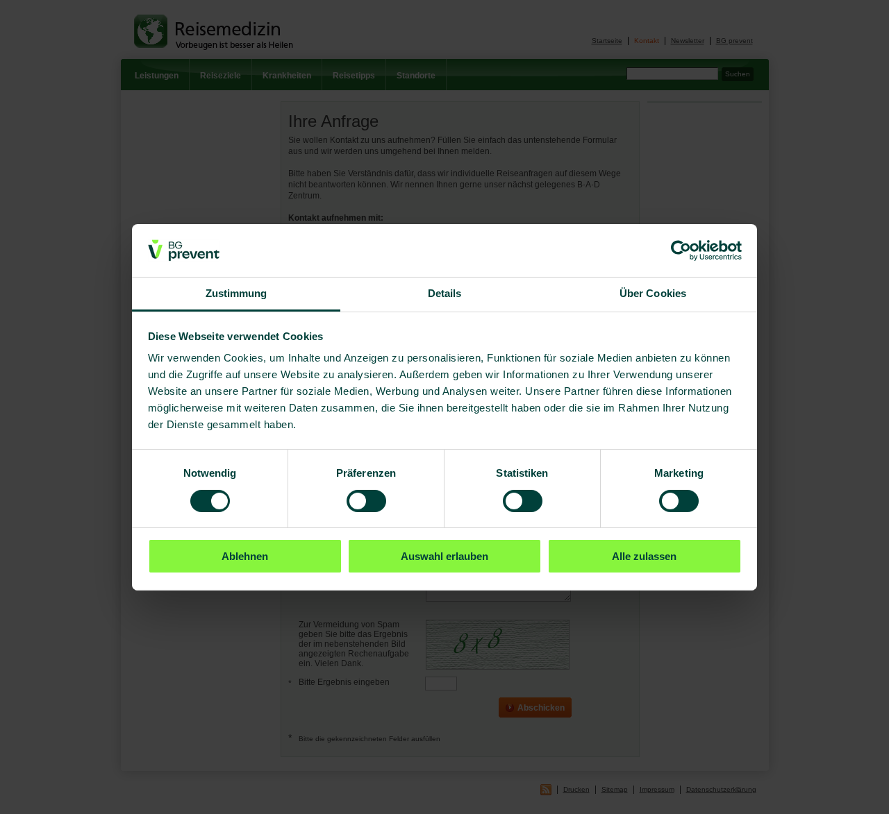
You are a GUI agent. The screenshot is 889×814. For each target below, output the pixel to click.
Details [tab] (445, 293)
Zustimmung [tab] (236, 293)
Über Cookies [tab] (653, 293)
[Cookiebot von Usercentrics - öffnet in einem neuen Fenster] (681, 250)
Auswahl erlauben (444, 556)
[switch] (366, 501)
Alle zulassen (644, 556)
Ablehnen (245, 556)
